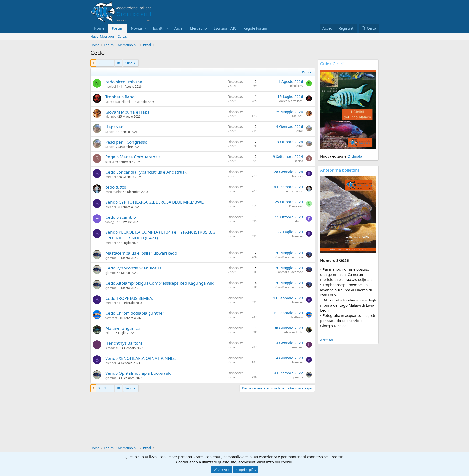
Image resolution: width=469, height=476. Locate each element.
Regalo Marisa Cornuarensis (132, 157)
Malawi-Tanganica (122, 328)
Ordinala (354, 156)
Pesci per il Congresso (126, 142)
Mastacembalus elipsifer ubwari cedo (141, 253)
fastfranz (111, 318)
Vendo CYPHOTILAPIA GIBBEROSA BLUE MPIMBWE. (154, 202)
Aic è (178, 28)
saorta (109, 162)
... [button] (111, 63)
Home (99, 28)
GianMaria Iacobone (289, 257)
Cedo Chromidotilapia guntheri (135, 313)
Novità (136, 28)
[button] (145, 28)
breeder (110, 177)
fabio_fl (110, 222)
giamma (111, 258)
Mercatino (198, 28)
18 (118, 63)
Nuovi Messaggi (102, 36)
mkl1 (108, 333)
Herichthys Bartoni (123, 343)
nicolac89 (111, 86)
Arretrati (327, 339)
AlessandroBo (293, 332)
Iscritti (158, 28)
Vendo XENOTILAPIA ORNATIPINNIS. (140, 358)
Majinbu (110, 116)
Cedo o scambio (120, 217)
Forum (118, 28)
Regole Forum (255, 28)
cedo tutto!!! (117, 187)
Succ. (129, 63)
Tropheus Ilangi (120, 97)
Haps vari (114, 127)
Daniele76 (296, 206)
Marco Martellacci (117, 102)
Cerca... (123, 36)
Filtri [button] (305, 72)
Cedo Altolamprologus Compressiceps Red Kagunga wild (159, 283)
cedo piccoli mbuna (123, 81)
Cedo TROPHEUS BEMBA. (129, 298)
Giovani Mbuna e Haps (127, 112)
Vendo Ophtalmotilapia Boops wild (138, 373)
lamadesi (111, 348)
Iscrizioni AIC (225, 28)
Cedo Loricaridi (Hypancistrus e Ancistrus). (146, 172)
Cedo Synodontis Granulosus (133, 268)
